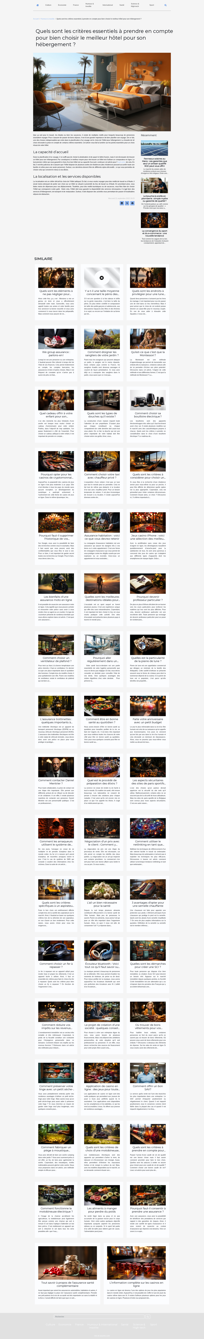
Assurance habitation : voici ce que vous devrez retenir (102, 537)
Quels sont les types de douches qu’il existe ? (102, 415)
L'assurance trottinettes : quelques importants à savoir (56, 722)
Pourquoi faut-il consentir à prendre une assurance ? (148, 1210)
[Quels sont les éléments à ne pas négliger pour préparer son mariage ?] (56, 277)
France (76, 5)
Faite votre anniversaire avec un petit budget (148, 721)
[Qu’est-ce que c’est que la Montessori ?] (148, 339)
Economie (62, 5)
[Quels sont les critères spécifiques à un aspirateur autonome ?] (56, 889)
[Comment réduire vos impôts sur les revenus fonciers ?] (56, 1012)
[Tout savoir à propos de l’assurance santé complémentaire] (67, 1263)
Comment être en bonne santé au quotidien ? (102, 721)
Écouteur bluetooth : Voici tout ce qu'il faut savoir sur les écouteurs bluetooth (102, 967)
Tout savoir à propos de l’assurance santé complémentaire (67, 1284)
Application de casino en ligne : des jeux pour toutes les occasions (102, 1089)
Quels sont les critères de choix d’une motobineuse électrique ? (102, 1150)
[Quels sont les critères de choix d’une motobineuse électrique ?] (102, 1134)
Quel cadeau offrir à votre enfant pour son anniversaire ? (56, 416)
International (108, 5)
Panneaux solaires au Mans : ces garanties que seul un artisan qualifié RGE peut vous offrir (154, 162)
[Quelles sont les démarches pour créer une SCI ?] (148, 950)
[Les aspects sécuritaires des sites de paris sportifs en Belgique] (148, 767)
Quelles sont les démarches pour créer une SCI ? (148, 965)
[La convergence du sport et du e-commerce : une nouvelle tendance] (154, 220)
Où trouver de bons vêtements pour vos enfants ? (148, 1028)
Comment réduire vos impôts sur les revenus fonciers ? (56, 1028)
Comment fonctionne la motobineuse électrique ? (56, 1210)
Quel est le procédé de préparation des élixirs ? (102, 782)
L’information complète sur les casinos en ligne (136, 1284)
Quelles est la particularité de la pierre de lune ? (148, 659)
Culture (48, 5)
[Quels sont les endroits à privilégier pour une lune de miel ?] (148, 278)
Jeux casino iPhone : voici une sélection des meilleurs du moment (148, 538)
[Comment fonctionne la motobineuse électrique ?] (56, 1195)
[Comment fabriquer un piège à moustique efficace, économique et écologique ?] (56, 1134)
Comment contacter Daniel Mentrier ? (56, 782)
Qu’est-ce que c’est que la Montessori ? (148, 353)
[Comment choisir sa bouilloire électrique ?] (148, 400)
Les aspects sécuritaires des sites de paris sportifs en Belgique (148, 783)
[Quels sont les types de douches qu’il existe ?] (102, 400)
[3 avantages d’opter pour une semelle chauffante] (148, 889)
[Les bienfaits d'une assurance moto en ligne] (56, 583)
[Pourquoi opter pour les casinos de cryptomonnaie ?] (56, 461)
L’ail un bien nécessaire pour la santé (102, 904)
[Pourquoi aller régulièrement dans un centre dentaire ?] (102, 645)
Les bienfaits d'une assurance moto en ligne (56, 598)
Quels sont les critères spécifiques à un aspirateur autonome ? (56, 906)
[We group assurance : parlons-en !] (56, 339)
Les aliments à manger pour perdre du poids (102, 1210)
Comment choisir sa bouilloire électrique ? (148, 415)
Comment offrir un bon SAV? (148, 1088)
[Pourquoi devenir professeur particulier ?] (148, 583)
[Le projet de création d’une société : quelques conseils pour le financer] (102, 1012)
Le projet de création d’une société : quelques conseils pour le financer (102, 1028)
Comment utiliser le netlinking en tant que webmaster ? (148, 844)
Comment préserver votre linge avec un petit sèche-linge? (56, 1089)
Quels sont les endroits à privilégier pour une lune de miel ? (148, 294)
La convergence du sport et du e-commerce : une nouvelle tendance (154, 233)
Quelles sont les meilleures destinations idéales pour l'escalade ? (102, 600)
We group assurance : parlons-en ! (56, 353)
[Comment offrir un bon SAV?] (148, 1073)
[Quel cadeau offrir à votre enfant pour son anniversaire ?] (56, 400)
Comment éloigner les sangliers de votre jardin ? (102, 353)
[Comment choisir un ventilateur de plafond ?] (56, 645)
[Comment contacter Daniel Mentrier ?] (56, 767)
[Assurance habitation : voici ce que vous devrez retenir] (102, 522)
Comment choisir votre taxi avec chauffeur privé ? (102, 476)
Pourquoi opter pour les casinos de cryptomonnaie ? (56, 477)
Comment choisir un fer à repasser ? (56, 965)
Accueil (36, 19)
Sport (151, 5)
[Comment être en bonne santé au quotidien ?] (102, 706)
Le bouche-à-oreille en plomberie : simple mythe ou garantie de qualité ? (155, 198)
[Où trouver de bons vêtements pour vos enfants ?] (148, 1012)
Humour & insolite (90, 5)
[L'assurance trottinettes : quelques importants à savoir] (56, 706)
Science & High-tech (135, 5)
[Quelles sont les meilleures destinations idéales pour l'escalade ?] (102, 583)
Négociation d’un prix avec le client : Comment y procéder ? (102, 844)
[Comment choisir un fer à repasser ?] (56, 950)
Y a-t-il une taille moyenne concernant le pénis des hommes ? (102, 294)
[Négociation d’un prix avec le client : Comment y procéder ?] (102, 828)
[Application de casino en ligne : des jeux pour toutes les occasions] (102, 1073)
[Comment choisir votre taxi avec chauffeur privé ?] (102, 461)
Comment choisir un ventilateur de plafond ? (56, 659)
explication (121, 162)
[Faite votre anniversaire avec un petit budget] (148, 706)
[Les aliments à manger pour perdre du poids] (102, 1195)
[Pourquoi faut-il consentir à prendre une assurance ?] (148, 1195)
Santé (122, 5)
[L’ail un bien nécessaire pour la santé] (102, 889)
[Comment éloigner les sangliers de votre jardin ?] (102, 339)
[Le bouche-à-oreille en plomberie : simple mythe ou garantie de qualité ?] (154, 185)
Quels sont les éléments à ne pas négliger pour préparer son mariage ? (56, 294)
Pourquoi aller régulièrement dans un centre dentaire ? (102, 661)
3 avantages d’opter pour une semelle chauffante (148, 904)
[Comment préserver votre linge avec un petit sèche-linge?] (56, 1073)
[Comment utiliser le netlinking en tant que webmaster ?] (148, 828)
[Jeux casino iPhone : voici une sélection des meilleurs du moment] (148, 522)
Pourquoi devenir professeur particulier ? (148, 598)
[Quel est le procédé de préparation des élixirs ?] (102, 767)
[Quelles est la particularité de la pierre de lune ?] (148, 645)
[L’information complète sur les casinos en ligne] (136, 1263)
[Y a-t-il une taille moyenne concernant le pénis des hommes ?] (102, 278)
